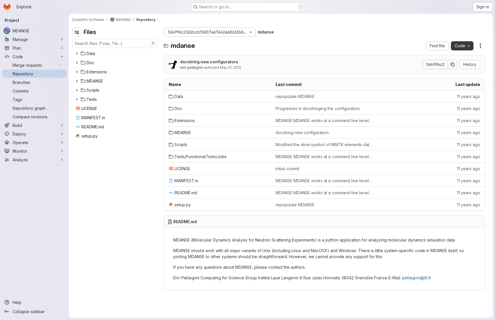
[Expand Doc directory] (76, 62)
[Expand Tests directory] (76, 99)
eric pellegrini (191, 67)
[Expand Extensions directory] (76, 71)
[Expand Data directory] (76, 53)
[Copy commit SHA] (452, 64)
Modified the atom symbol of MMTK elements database (324, 144)
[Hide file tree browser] (76, 32)
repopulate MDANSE (295, 96)
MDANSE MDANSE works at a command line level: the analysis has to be (324, 120)
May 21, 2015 (230, 67)
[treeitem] (115, 53)
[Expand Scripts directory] (76, 90)
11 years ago (468, 96)
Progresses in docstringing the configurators (318, 108)
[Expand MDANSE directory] (76, 81)
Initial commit (287, 168)
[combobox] (115, 43)
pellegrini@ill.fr (416, 277)
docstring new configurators (209, 61)
